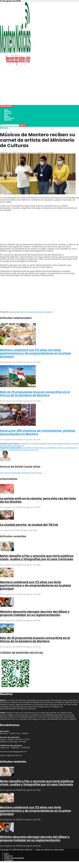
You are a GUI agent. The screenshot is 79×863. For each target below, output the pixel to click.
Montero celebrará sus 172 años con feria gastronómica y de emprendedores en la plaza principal (35, 353)
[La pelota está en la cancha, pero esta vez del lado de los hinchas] (7, 493)
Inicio (6, 110)
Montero (7, 111)
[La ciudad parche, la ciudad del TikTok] (7, 519)
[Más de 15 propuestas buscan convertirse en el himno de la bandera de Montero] (18, 386)
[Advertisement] (39, 90)
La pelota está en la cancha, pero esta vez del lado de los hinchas (38, 500)
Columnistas (9, 118)
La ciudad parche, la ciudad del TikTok (29, 525)
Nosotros (7, 120)
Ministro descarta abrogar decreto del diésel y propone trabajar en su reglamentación (35, 613)
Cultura (12, 312)
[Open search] (1, 123)
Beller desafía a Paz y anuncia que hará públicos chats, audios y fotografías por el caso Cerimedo (37, 557)
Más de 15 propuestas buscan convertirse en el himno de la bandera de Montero (35, 393)
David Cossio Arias (45, 152)
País (5, 115)
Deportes (8, 113)
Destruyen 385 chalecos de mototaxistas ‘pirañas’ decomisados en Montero (38, 432)
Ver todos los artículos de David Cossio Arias (22, 472)
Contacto (8, 860)
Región (7, 116)
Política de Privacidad (14, 858)
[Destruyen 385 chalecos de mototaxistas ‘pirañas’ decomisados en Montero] (18, 425)
